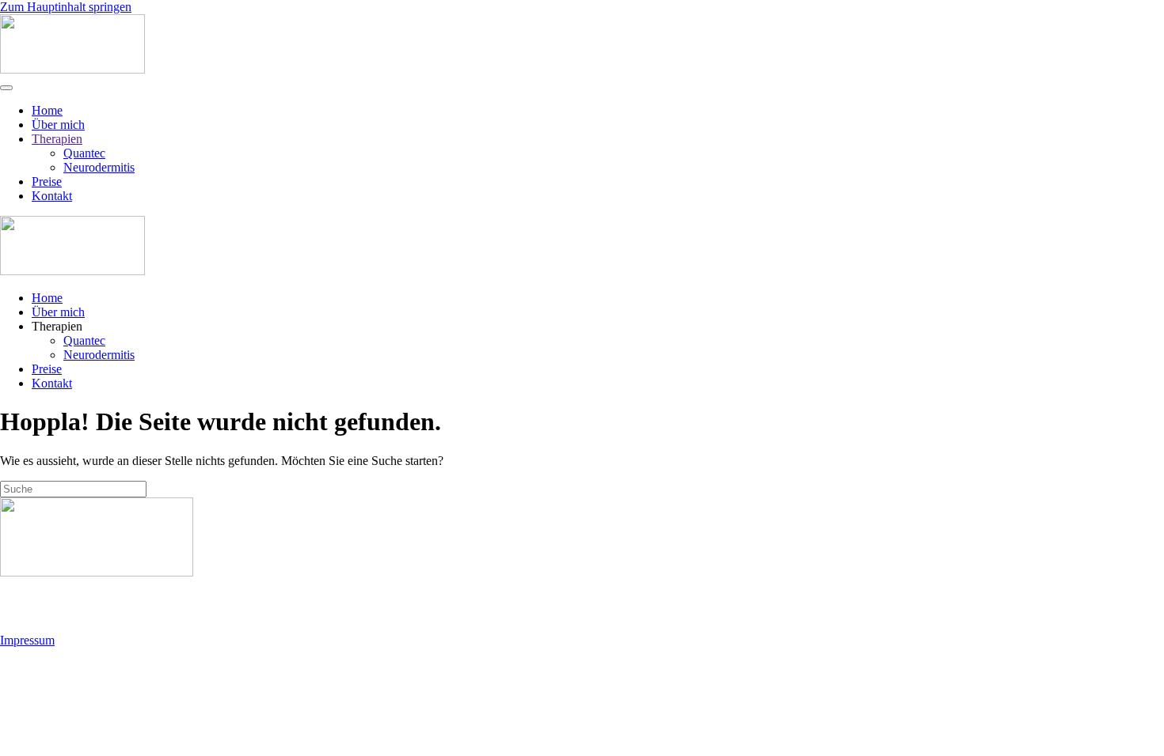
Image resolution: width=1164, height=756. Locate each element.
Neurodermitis (99, 167)
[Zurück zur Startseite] (72, 69)
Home (47, 110)
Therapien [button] (57, 326)
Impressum (27, 640)
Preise (47, 181)
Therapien (57, 139)
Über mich (58, 124)
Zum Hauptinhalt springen (65, 6)
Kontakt (52, 195)
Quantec (84, 153)
